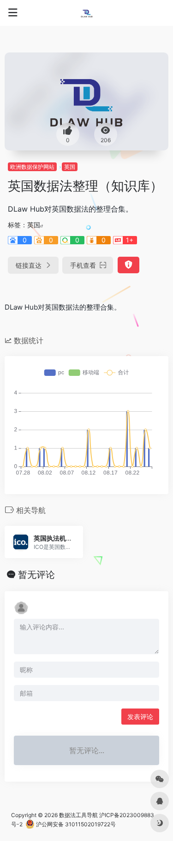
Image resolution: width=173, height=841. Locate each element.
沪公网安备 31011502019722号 (75, 824)
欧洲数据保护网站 (32, 166)
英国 (69, 166)
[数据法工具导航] (87, 13)
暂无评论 (36, 574)
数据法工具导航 (78, 815)
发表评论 (140, 716)
